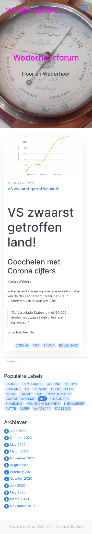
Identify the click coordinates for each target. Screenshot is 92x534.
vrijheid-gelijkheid (43, 404)
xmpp (24, 408)
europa (70, 384)
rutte (11, 408)
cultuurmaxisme (20, 399)
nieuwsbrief (74, 404)
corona (22, 345)
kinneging (14, 404)
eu (27, 389)
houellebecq (62, 389)
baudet (12, 384)
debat (11, 394)
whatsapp (42, 408)
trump (49, 345)
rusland (13, 389)
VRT (36, 345)
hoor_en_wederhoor (53, 394)
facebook (63, 408)
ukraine (40, 389)
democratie (32, 384)
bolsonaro (68, 345)
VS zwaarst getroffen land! (33, 188)
